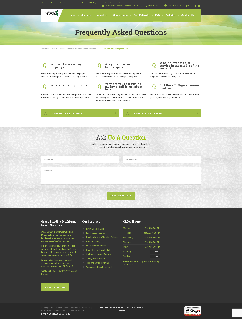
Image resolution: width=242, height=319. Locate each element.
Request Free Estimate (55, 287)
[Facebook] (196, 6)
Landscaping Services (95, 233)
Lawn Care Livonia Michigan (112, 308)
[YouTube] (199, 6)
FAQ (157, 15)
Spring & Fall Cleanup (95, 258)
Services (86, 15)
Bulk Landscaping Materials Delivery (102, 237)
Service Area (120, 15)
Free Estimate (141, 15)
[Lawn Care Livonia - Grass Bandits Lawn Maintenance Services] (49, 12)
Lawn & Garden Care (95, 229)
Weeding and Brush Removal (99, 267)
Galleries (170, 15)
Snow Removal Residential (98, 250)
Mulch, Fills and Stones (96, 246)
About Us (102, 15)
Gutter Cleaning (93, 241)
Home (72, 15)
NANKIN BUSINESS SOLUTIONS (55, 314)
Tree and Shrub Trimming (97, 263)
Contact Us (187, 15)
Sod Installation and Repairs (98, 254)
